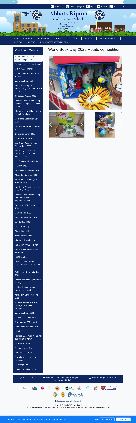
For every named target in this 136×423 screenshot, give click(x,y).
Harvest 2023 (21, 166)
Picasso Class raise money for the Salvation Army (28, 337)
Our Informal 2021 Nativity (26, 322)
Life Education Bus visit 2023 (28, 161)
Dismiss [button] (96, 419)
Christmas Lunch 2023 (25, 134)
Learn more (63, 419)
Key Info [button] (60, 38)
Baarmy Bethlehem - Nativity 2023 (27, 127)
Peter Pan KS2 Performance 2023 (27, 206)
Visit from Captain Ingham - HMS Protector (27, 181)
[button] (50, 83)
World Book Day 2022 (24, 313)
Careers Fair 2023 (23, 213)
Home (16, 38)
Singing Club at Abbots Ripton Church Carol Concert (28, 112)
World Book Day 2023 (24, 226)
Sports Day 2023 (22, 222)
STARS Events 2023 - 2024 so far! (27, 74)
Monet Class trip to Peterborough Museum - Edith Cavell (28, 88)
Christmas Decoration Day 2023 (26, 120)
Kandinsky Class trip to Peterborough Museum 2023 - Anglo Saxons (28, 154)
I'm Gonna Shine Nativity (26, 369)
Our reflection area (23, 353)
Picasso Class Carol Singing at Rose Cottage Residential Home (27, 104)
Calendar (18, 42)
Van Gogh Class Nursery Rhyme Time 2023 (26, 144)
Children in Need (22, 343)
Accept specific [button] (107, 419)
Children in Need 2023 (25, 138)
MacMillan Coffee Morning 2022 (26, 296)
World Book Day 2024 (24, 81)
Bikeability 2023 (22, 231)
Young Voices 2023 (23, 236)
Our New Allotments (24, 69)
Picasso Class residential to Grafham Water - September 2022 (27, 264)
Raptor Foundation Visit (25, 317)
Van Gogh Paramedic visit (26, 245)
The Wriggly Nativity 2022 (26, 240)
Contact (31, 42)
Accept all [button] (123, 419)
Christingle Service (23, 365)
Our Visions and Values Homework (25, 358)
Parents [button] (74, 38)
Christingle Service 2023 (25, 96)
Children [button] (88, 38)
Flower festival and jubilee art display (28, 281)
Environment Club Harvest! (27, 170)
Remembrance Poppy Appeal (28, 64)
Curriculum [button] (44, 38)
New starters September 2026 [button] (54, 42)
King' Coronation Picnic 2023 (27, 217)
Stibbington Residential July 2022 (27, 273)
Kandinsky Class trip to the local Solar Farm (27, 188)
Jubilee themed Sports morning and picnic (25, 288)
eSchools (48, 407)
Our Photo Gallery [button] (108, 38)
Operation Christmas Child (26, 327)
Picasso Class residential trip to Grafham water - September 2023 (27, 198)
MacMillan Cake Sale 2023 (27, 175)
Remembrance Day (23, 348)
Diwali (17, 331)
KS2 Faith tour (21, 257)
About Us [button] (27, 38)
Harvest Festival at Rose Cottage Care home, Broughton (26, 305)
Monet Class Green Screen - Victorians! (27, 251)
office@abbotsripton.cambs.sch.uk (104, 377)
